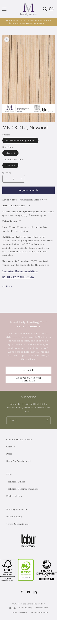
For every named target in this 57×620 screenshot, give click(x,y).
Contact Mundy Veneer (19, 439)
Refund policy (25, 607)
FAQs (9, 474)
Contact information (39, 612)
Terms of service (19, 612)
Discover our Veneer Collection (28, 379)
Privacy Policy (14, 516)
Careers (10, 447)
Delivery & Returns (17, 509)
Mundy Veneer (26, 603)
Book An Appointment (18, 461)
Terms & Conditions (17, 524)
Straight (10, 153)
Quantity (6, 172)
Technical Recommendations (20, 271)
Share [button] (9, 286)
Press (9, 454)
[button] (4, 8)
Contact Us (28, 370)
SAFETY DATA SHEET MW (18, 277)
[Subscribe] (47, 420)
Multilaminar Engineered (20, 140)
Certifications (14, 496)
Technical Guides (15, 482)
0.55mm (10, 165)
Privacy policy (41, 607)
